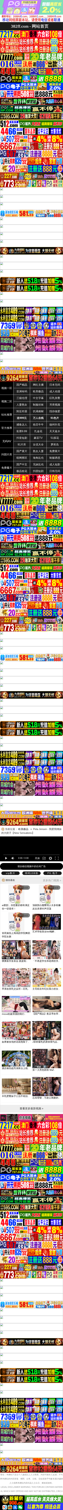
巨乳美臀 (54, 398)
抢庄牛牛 (38, 424)
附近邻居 (21, 411)
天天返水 (54, 431)
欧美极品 (38, 391)
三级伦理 (21, 398)
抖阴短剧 (38, 471)
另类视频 (54, 404)
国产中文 (21, 464)
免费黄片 (54, 451)
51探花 (55, 437)
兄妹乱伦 (38, 464)
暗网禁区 (21, 457)
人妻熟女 (21, 404)
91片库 (22, 444)
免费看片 (6, 467)
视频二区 (6, 401)
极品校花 (21, 471)
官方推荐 (6, 428)
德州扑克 (54, 424)
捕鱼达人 (21, 424)
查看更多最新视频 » (31, 1108)
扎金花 (38, 431)
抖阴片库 (6, 454)
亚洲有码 (21, 391)
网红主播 (38, 384)
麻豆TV (38, 437)
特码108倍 (31, 873)
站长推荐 (6, 414)
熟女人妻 (38, 451)
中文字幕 (38, 398)
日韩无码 (54, 471)
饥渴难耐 (38, 411)
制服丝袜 (38, 404)
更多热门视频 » (52, 880)
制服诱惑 (54, 457)
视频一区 (6, 388)
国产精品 (21, 384)
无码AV (6, 441)
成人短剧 (54, 464)
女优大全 (38, 444)
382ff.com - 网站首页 (30, 26)
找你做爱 (54, 411)
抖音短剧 (21, 437)
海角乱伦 (38, 457)
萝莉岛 (55, 444)
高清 (37, 858)
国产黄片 (21, 451)
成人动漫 (54, 391)
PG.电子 (52, 873)
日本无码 (54, 384)
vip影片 (10, 873)
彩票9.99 (21, 431)
